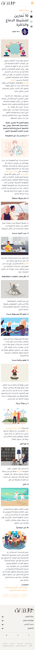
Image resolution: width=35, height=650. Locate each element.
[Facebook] (31, 12)
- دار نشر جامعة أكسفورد (19, 590)
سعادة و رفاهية (23, 10)
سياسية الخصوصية (8, 646)
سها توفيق (16, 31)
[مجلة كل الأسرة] (17, 610)
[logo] (8, 3)
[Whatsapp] (31, 21)
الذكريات (24, 595)
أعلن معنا (19, 643)
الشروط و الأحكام (21, 646)
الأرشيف (12, 643)
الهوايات (6, 595)
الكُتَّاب (30, 646)
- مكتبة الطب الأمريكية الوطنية (16, 588)
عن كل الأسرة (28, 643)
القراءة (19, 472)
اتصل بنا (5, 643)
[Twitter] (31, 16)
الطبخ (26, 264)
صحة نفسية (15, 595)
